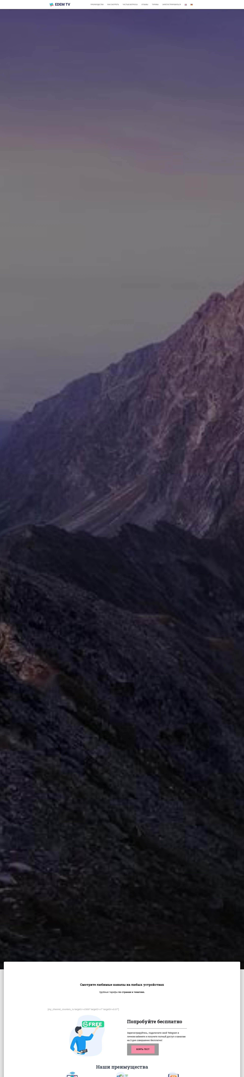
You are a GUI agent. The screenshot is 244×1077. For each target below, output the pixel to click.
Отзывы (144, 4)
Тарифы (155, 4)
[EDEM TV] (60, 5)
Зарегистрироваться (171, 4)
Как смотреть (113, 4)
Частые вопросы (130, 4)
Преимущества (97, 4)
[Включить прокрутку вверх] (239, 1072)
